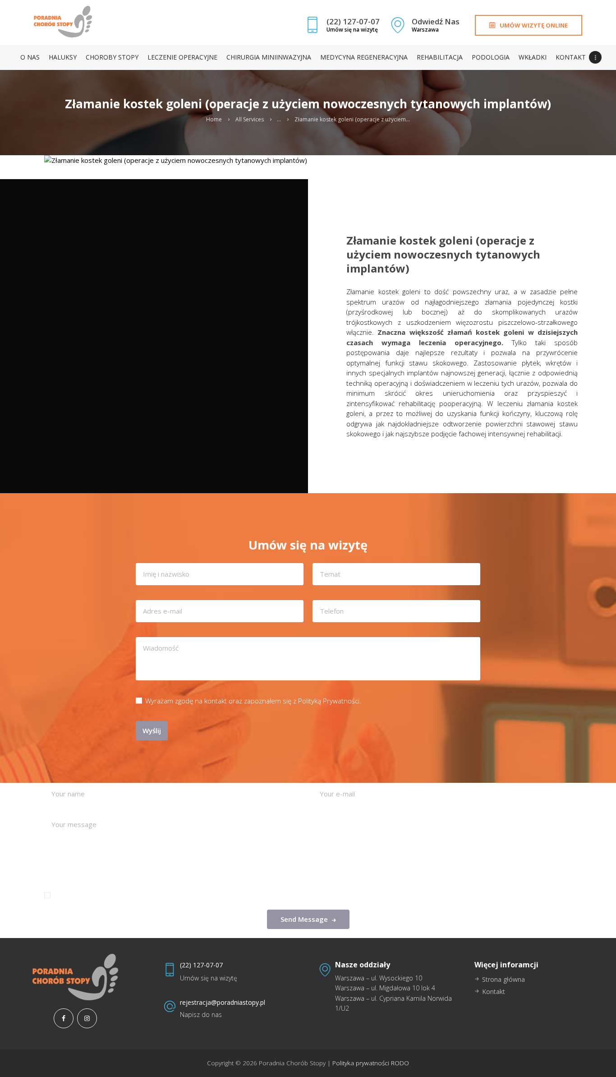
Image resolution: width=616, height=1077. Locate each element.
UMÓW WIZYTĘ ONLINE (534, 25)
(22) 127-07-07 (201, 965)
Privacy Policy (421, 895)
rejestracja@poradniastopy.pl (222, 1002)
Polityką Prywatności (328, 700)
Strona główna (503, 979)
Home (214, 119)
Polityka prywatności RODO (370, 1063)
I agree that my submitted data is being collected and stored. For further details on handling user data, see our (248, 895)
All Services (249, 119)
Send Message (304, 919)
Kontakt (493, 991)
